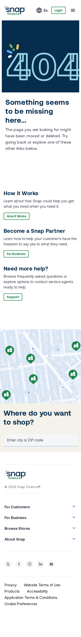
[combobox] (40, 440)
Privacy (10, 585)
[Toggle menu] (72, 10)
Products (12, 591)
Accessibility (37, 591)
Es (46, 10)
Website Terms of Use (42, 585)
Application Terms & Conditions (30, 598)
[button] (40, 506)
